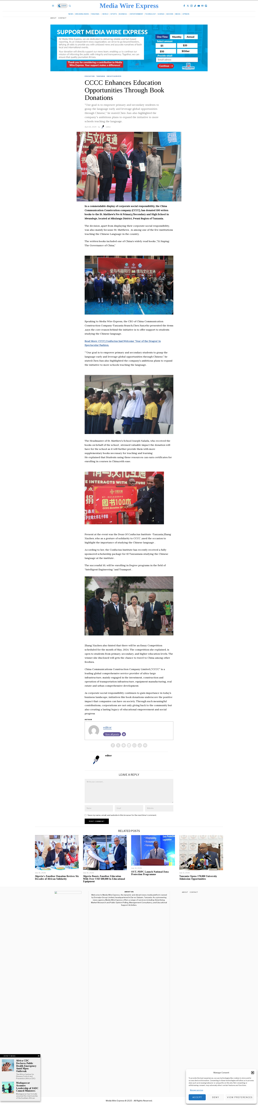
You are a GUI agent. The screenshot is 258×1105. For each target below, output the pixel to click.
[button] (252, 1072)
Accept (197, 1097)
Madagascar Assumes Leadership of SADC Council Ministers (27, 1087)
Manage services (196, 1090)
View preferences (239, 1097)
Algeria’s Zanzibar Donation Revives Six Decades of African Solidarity (57, 877)
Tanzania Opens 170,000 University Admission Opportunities (198, 877)
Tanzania (100, 76)
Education (90, 76)
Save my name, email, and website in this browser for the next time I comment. (122, 815)
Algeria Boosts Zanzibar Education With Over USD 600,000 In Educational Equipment (104, 879)
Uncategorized (114, 76)
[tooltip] (184, 5)
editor (108, 127)
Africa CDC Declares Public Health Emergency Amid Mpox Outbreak (26, 1066)
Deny (215, 1097)
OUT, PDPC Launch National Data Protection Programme (150, 873)
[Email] (124, 734)
